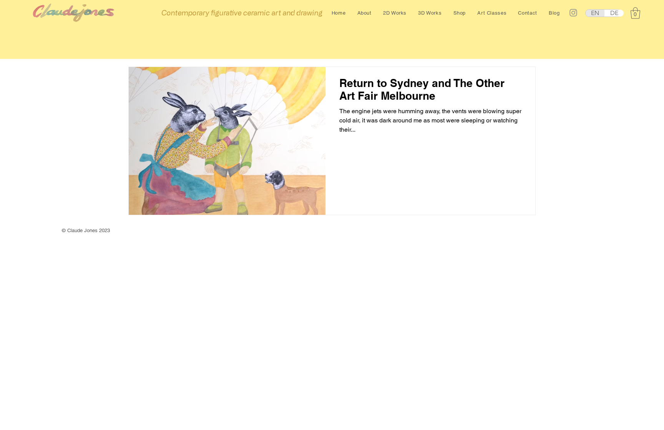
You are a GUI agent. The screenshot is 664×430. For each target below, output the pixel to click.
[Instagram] (573, 13)
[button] (364, 13)
